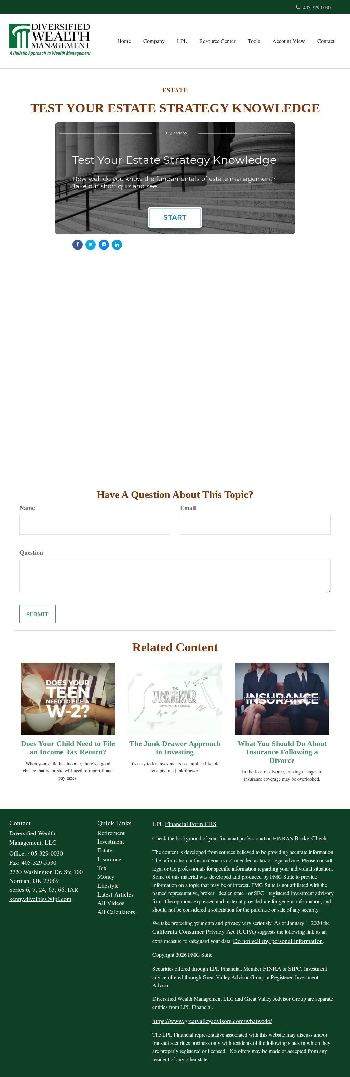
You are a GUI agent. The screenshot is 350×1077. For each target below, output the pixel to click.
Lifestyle (108, 885)
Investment (110, 841)
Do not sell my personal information (278, 941)
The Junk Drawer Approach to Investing (175, 747)
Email (188, 507)
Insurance (109, 859)
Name (27, 507)
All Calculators (116, 911)
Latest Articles (115, 894)
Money (106, 876)
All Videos (110, 903)
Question (31, 552)
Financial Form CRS (190, 824)
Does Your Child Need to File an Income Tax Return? (68, 747)
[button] (154, 41)
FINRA (272, 968)
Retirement (111, 833)
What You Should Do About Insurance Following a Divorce (282, 751)
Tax (102, 868)
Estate (104, 850)
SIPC (294, 968)
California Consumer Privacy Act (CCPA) (204, 931)
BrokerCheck (310, 838)
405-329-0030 (317, 7)
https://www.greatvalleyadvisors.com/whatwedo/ (212, 1021)
